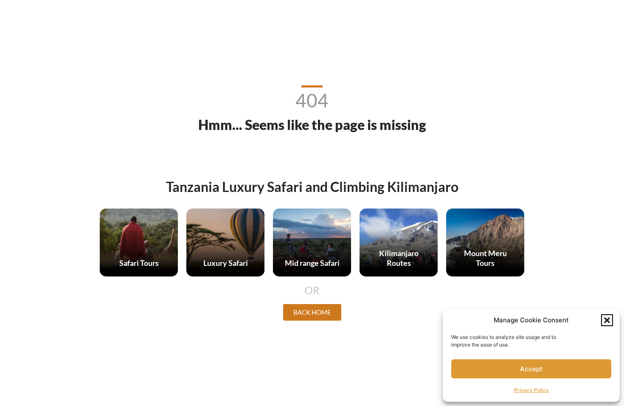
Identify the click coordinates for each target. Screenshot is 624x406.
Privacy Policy (531, 390)
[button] (607, 320)
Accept (531, 369)
